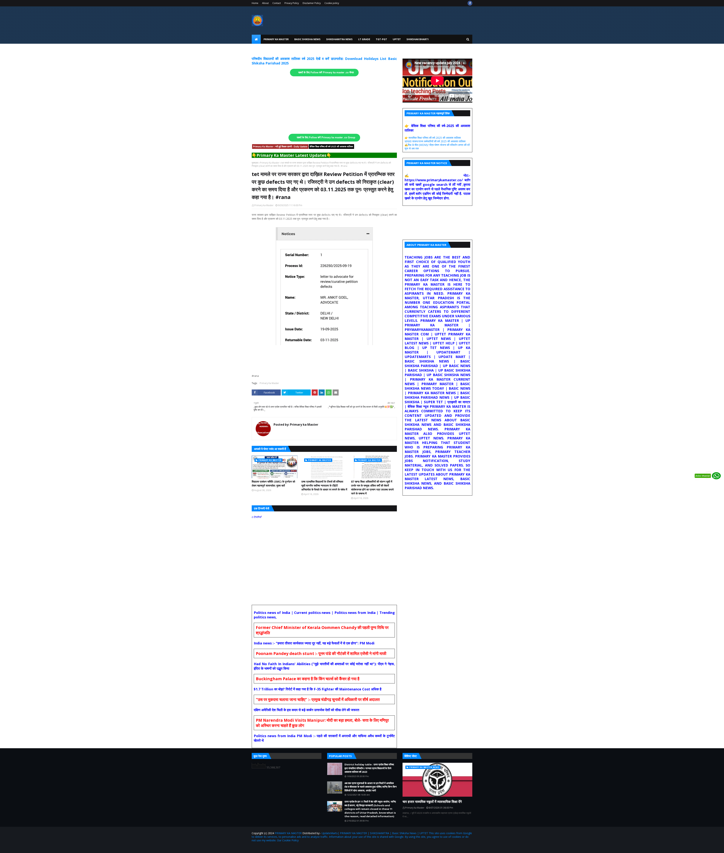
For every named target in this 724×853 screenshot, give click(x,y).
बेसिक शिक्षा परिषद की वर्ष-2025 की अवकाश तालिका (331, 146)
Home (255, 3)
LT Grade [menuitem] (364, 39)
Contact (276, 3)
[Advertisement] (324, 105)
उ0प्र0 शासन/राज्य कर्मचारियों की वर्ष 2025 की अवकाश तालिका (435, 141)
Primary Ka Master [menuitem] (276, 39)
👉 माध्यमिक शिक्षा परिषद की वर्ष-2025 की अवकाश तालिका (433, 137)
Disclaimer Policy (312, 3)
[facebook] (470, 3)
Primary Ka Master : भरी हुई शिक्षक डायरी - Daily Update (280, 146)
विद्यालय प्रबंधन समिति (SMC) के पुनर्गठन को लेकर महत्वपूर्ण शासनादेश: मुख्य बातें (273, 483)
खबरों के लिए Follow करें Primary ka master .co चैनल (326, 72)
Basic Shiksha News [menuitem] (307, 39)
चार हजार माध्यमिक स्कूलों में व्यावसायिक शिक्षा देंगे (432, 801)
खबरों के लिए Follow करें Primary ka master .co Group (326, 137)
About (265, 3)
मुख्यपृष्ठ (255, 162)
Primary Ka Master (269, 162)
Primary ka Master (264, 205)
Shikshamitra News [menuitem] (339, 39)
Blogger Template (295, 847)
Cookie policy (331, 3)
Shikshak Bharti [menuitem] (417, 39)
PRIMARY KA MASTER (288, 833)
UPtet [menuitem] (397, 39)
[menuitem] (256, 39)
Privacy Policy (292, 3)
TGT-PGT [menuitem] (381, 39)
